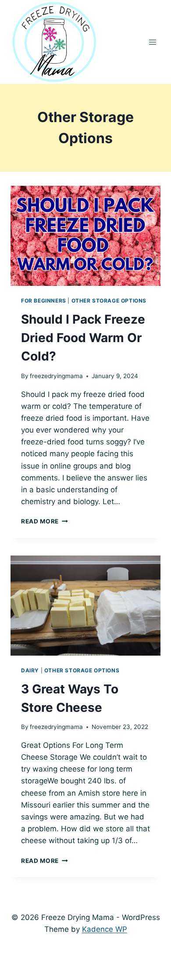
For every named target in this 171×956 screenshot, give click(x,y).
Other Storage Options (109, 300)
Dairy (30, 670)
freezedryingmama (56, 375)
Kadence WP (104, 929)
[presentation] (85, 236)
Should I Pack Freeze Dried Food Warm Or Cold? (83, 338)
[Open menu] (152, 42)
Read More (44, 521)
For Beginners (43, 300)
